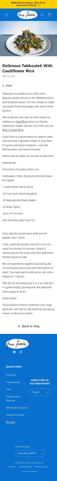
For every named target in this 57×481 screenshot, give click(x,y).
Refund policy (25, 467)
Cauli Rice (22, 121)
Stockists (11, 375)
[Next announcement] (51, 4)
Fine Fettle (27, 463)
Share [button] (8, 85)
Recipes (10, 422)
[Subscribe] (47, 392)
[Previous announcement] (5, 4)
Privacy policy (41, 467)
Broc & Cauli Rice (12, 130)
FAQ (8, 389)
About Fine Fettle (15, 415)
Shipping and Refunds (13, 398)
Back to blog (31, 326)
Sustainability (13, 382)
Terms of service (30, 471)
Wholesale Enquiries (17, 408)
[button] (6, 14)
